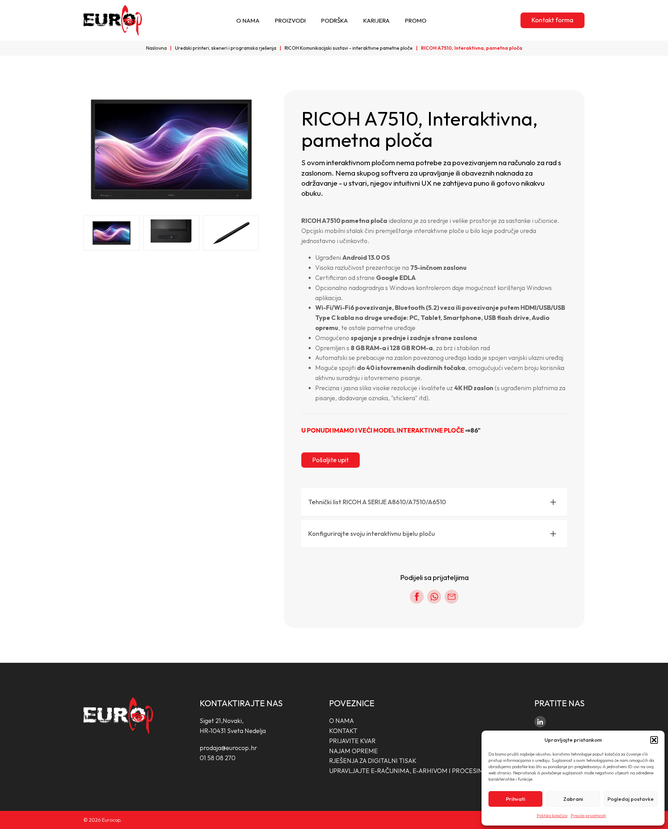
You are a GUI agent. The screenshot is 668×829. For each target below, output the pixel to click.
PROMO (416, 20)
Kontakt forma (552, 20)
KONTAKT (343, 731)
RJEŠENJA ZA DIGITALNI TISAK (372, 761)
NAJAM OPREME (353, 751)
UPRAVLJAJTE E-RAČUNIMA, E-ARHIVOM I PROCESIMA (408, 771)
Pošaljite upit (330, 460)
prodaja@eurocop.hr (228, 748)
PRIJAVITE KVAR (352, 741)
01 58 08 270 (218, 758)
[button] (654, 740)
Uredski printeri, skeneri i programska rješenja (225, 48)
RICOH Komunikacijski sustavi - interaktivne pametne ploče (349, 48)
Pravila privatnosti (588, 815)
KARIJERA (376, 20)
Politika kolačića (552, 815)
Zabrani (573, 799)
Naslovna (156, 48)
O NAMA (248, 20)
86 (474, 430)
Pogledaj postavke (630, 799)
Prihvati (515, 799)
